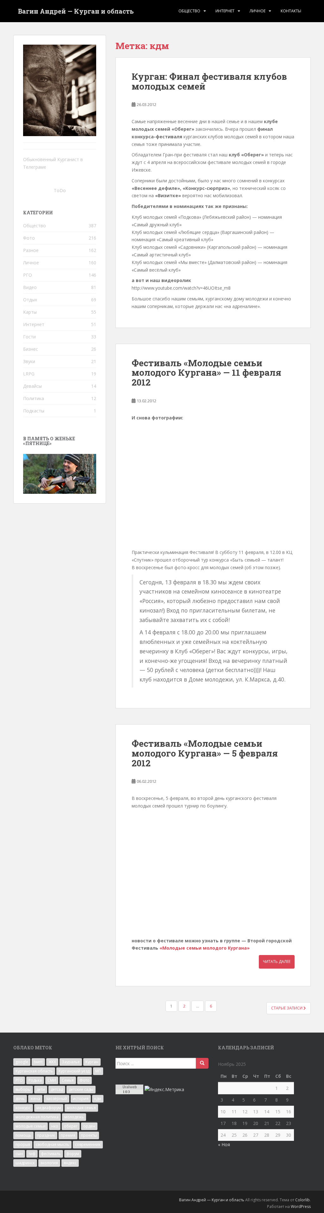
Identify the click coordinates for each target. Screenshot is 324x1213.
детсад (57, 1089)
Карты (30, 312)
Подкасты (33, 411)
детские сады (81, 1089)
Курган (91, 1062)
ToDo (60, 190)
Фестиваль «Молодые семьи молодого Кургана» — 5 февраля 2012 (205, 753)
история (81, 1098)
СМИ (51, 1080)
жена (35, 1098)
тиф (31, 1153)
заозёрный (56, 1098)
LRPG (28, 374)
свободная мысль (52, 1144)
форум (72, 1153)
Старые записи (287, 1008)
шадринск (25, 1163)
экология (49, 1163)
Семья (68, 1080)
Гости (29, 337)
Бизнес (30, 349)
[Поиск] (202, 1063)
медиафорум (48, 1107)
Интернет (224, 11)
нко (54, 1126)
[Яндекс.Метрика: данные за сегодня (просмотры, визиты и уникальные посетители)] (164, 1089)
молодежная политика (37, 1117)
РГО (27, 275)
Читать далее (276, 961)
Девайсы (32, 386)
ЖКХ (52, 1062)
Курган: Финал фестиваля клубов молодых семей (209, 81)
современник (88, 1144)
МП (98, 1071)
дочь (20, 1098)
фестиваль (51, 1153)
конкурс (23, 1107)
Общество (189, 11)
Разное (31, 250)
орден (89, 1126)
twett (38, 1062)
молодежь (74, 1117)
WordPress (301, 1206)
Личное (257, 11)
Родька (35, 1080)
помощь (23, 1135)
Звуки (29, 361)
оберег (71, 1126)
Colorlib (302, 1200)
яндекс (70, 1163)
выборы (23, 1089)
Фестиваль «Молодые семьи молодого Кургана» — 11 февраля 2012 (206, 372)
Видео (30, 287)
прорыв (23, 1144)
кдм (97, 1098)
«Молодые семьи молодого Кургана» (204, 948)
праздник (46, 1135)
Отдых (30, 300)
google (22, 1062)
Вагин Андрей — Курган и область (76, 11)
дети (40, 1089)
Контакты (291, 11)
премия (68, 1135)
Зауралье (71, 1062)
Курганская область (34, 1071)
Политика (33, 398)
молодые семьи (31, 1126)
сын (19, 1153)
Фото (29, 238)
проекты (89, 1135)
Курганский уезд (74, 1071)
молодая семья (81, 1107)
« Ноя (224, 1144)
